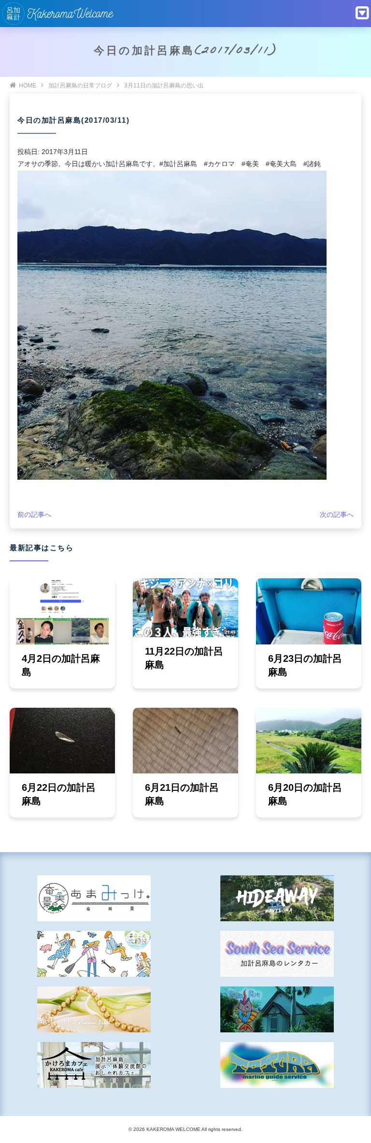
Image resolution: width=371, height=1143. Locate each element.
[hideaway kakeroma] (277, 898)
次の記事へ (337, 514)
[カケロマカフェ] (94, 1065)
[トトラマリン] (277, 1065)
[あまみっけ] (94, 898)
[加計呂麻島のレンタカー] (277, 954)
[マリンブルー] (277, 1009)
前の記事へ (34, 514)
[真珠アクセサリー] (94, 1009)
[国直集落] (94, 954)
